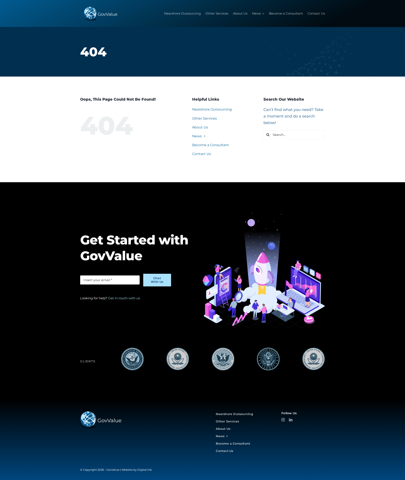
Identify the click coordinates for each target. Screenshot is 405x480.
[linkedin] (290, 419)
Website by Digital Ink (137, 469)
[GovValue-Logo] (100, 412)
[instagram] (283, 419)
